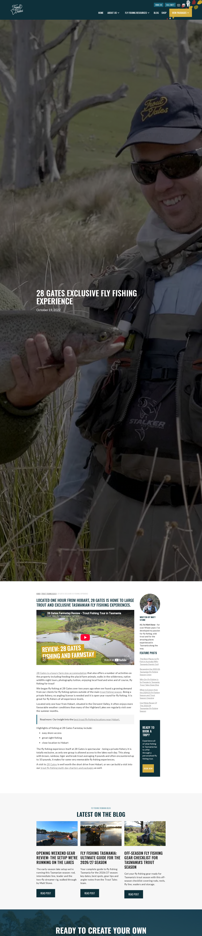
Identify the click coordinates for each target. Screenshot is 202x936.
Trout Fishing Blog (48, 593)
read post (46, 893)
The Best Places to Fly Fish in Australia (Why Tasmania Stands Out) (149, 661)
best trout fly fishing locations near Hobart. (97, 719)
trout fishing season (111, 691)
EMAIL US (158, 4)
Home (100, 12)
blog (156, 12)
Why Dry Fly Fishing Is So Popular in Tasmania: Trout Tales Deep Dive (150, 682)
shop (164, 12)
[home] (17, 8)
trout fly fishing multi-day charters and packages (67, 767)
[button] (113, 13)
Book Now (148, 768)
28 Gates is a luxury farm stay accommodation (61, 672)
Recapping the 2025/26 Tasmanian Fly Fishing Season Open (150, 672)
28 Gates (52, 764)
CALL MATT (170, 4)
